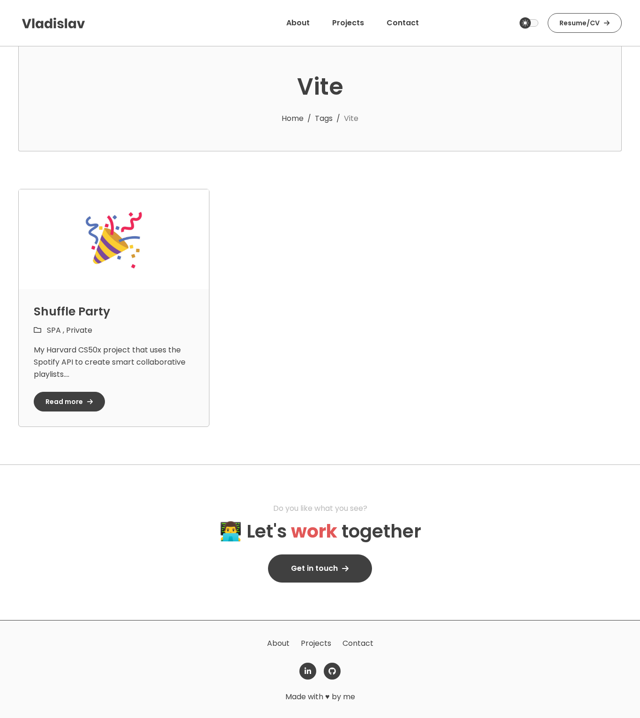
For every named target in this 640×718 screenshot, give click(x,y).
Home (293, 118)
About (278, 643)
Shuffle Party (72, 311)
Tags (324, 118)
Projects (316, 643)
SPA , (56, 330)
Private (79, 330)
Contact (357, 643)
